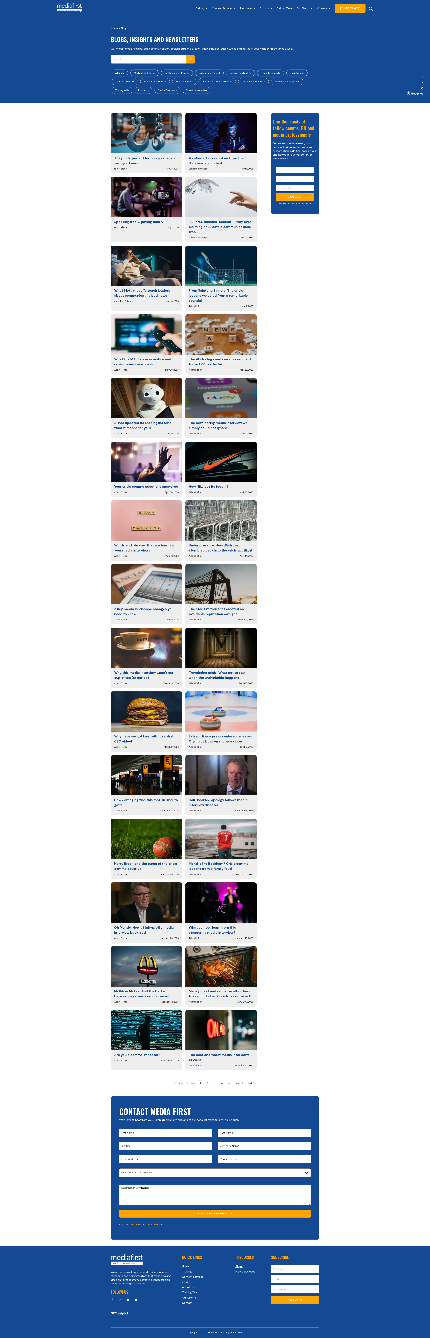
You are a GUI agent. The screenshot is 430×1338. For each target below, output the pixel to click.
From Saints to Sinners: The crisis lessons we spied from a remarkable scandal (218, 295)
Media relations (184, 81)
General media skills (240, 72)
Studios (264, 8)
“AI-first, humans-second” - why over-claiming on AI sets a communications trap (221, 227)
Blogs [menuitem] (239, 1266)
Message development (287, 81)
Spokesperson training (177, 72)
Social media (297, 72)
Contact (322, 8)
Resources (246, 8)
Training (200, 8)
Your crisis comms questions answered (146, 486)
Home (115, 28)
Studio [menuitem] (186, 1282)
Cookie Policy (304, 203)
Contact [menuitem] (187, 1303)
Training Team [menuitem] (190, 1292)
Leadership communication (217, 81)
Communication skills (253, 81)
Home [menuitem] (185, 1266)
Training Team (284, 8)
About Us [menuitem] (188, 1287)
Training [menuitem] (187, 1271)
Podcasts (143, 90)
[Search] (190, 59)
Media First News (167, 90)
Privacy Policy (286, 203)
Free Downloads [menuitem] (245, 1271)
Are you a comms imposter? (137, 1055)
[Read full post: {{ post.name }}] (146, 133)
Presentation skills (271, 72)
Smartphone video (196, 90)
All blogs (119, 72)
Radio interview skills (155, 81)
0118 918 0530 (352, 8)
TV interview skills (124, 81)
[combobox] (148, 59)
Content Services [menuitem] (192, 1277)
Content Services (222, 8)
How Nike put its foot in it (209, 486)
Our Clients (303, 8)
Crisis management (209, 72)
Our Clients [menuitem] (189, 1297)
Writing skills (122, 90)
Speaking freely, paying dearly (138, 222)
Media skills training (144, 72)
